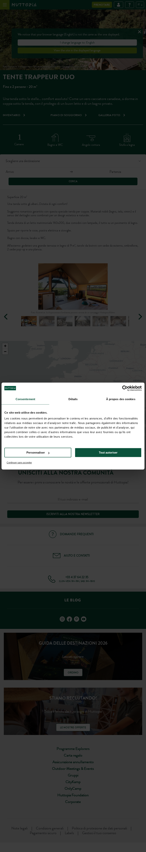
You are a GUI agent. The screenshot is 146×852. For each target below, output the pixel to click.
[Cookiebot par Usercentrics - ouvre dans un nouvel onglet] (125, 388)
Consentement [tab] (25, 399)
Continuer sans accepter (19, 462)
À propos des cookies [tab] (120, 399)
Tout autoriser (108, 452)
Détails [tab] (73, 399)
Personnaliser (35, 452)
